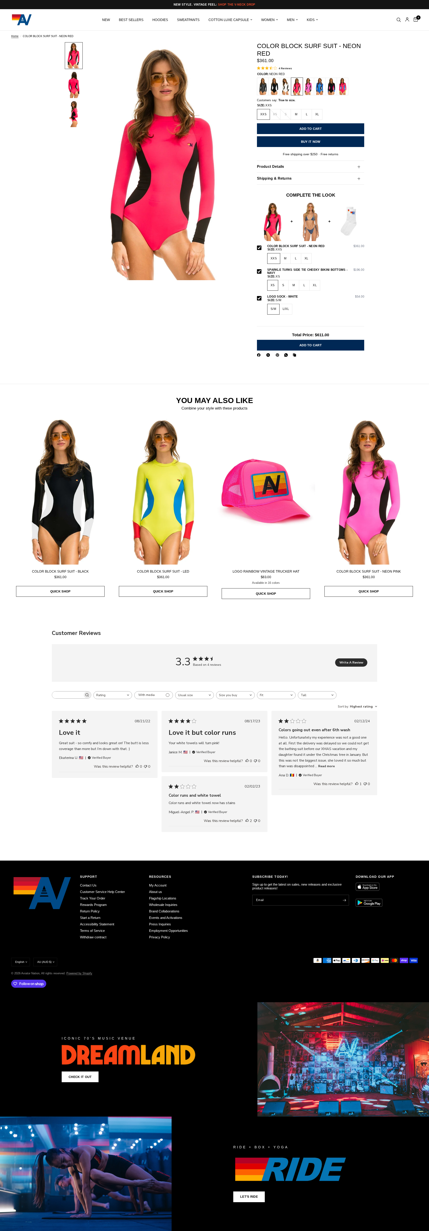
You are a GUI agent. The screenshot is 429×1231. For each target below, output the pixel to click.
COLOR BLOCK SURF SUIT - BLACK (60, 571)
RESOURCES (160, 876)
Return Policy (90, 911)
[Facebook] (259, 355)
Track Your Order (92, 898)
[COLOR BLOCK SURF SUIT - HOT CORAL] (342, 86)
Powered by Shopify (79, 973)
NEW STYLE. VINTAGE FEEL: (214, 4)
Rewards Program (93, 905)
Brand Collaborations (164, 911)
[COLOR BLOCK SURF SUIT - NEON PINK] (308, 86)
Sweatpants (188, 20)
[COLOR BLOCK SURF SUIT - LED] (163, 491)
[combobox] (112, 695)
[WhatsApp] (287, 355)
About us (155, 892)
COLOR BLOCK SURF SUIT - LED (163, 571)
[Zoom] (234, 51)
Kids (311, 20)
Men (290, 20)
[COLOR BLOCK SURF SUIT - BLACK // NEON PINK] (331, 86)
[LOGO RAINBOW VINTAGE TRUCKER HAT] (266, 491)
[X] (269, 355)
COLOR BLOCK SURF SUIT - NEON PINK (368, 571)
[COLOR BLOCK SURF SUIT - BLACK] (274, 86)
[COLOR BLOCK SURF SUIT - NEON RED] (297, 86)
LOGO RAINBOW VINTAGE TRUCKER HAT (266, 571)
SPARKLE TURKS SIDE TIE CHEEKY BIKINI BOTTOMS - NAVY (315, 271)
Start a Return (90, 918)
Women (268, 20)
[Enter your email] (344, 900)
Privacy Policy (159, 937)
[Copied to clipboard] (295, 355)
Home (15, 36)
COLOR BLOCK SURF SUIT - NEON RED (315, 246)
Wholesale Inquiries (163, 905)
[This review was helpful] (137, 767)
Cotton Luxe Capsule (228, 20)
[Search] (398, 19)
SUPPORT (88, 876)
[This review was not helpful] (145, 767)
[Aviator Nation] (214, 1059)
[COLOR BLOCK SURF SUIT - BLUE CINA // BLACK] (320, 86)
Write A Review (351, 662)
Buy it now (310, 141)
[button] (80, 1076)
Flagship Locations (162, 898)
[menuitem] (106, 20)
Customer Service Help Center (102, 892)
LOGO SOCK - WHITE (315, 296)
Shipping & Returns (274, 178)
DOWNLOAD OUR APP (375, 876)
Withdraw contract (93, 937)
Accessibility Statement (97, 924)
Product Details (270, 166)
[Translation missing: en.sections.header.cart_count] (414, 19)
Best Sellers (131, 20)
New (106, 20)
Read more (326, 766)
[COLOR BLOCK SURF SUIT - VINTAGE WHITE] (285, 86)
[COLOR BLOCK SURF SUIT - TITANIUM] (263, 86)
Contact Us (88, 885)
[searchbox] (67, 694)
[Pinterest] (278, 355)
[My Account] (407, 19)
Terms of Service (92, 931)
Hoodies (160, 20)
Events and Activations (165, 918)
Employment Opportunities (168, 931)
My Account (157, 885)
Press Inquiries (160, 924)
